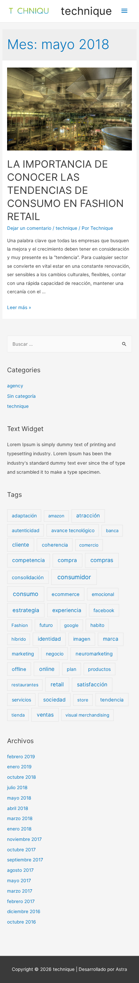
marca (110, 639)
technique (86, 10)
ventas (45, 715)
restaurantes (24, 684)
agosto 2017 (20, 870)
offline (19, 669)
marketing (23, 653)
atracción (88, 515)
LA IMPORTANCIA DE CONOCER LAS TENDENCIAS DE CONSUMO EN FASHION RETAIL (65, 190)
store (82, 699)
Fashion (19, 625)
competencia (28, 560)
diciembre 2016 (23, 911)
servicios (21, 699)
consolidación (28, 577)
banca (112, 530)
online (46, 669)
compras (101, 560)
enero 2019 (19, 766)
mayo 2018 (19, 798)
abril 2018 (17, 808)
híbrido (18, 639)
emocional (103, 594)
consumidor (74, 577)
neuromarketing (94, 654)
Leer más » (19, 307)
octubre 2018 (21, 777)
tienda (18, 715)
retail (57, 684)
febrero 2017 (21, 901)
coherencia (55, 545)
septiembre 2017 (25, 859)
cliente (20, 545)
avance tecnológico (72, 530)
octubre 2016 (21, 922)
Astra (121, 969)
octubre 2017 (21, 849)
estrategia (25, 610)
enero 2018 (19, 828)
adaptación (24, 515)
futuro (46, 625)
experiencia (66, 610)
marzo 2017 (19, 891)
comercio (89, 545)
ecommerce (66, 594)
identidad (49, 639)
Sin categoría (21, 396)
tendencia (111, 700)
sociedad (54, 699)
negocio (54, 653)
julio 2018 (17, 787)
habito (97, 625)
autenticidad (25, 530)
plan (71, 669)
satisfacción (92, 684)
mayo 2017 (19, 880)
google (71, 625)
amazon (56, 515)
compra (67, 560)
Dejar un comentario (29, 228)
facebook (103, 610)
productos (99, 669)
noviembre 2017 (24, 839)
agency (15, 385)
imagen (81, 639)
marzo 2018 (19, 818)
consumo (25, 593)
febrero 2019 (21, 756)
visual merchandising (87, 715)
